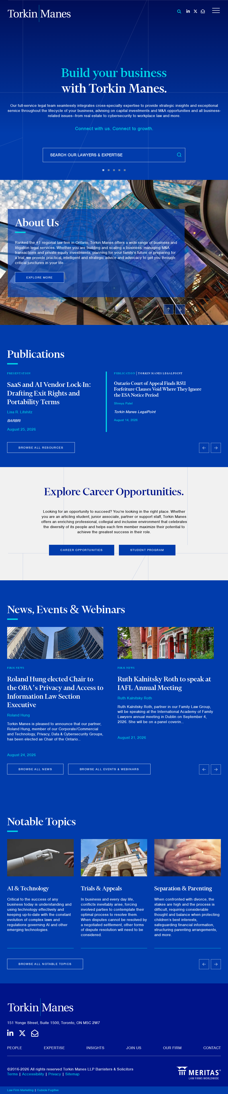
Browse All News (35, 769)
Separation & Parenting (183, 888)
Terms (12, 1074)
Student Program (147, 550)
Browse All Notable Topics (44, 964)
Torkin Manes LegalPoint (160, 373)
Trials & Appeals (101, 888)
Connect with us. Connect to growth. (114, 128)
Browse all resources (40, 448)
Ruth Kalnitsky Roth (135, 698)
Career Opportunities (81, 550)
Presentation (19, 373)
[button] (96, 252)
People (14, 1047)
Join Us (133, 1047)
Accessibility (33, 1074)
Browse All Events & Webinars (109, 769)
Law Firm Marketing (20, 1090)
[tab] (103, 170)
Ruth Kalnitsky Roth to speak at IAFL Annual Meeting (164, 683)
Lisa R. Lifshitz (19, 412)
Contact (212, 1047)
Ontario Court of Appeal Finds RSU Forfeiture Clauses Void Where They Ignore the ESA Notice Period (158, 389)
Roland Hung (18, 715)
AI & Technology (28, 888)
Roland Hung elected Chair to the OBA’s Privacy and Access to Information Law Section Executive (55, 692)
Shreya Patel (123, 403)
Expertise (54, 1047)
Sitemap (72, 1074)
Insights (95, 1047)
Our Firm (172, 1047)
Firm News (15, 668)
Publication (124, 373)
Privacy (54, 1074)
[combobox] (114, 155)
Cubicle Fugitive (48, 1090)
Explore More (39, 277)
